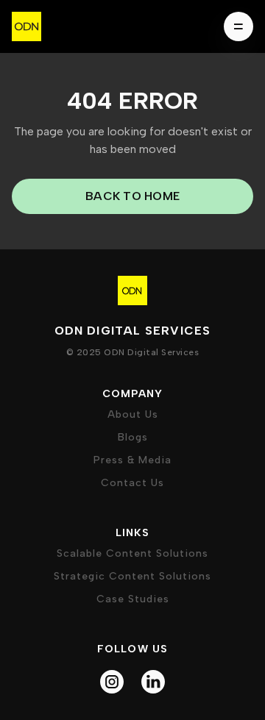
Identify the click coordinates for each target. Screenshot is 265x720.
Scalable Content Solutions (132, 553)
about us (132, 414)
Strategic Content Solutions (132, 576)
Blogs (133, 437)
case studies (132, 599)
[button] (234, 26)
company (132, 393)
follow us (133, 649)
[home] (26, 26)
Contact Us (132, 483)
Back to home (132, 196)
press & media (132, 460)
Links (133, 532)
